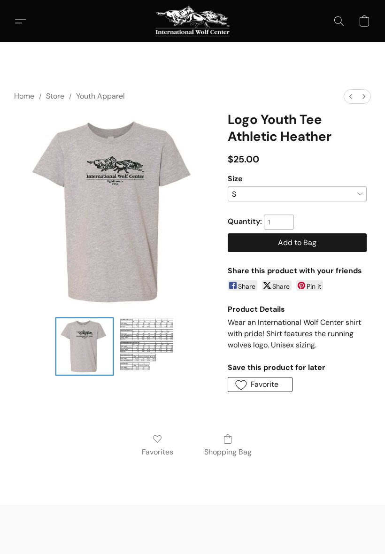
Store (55, 96)
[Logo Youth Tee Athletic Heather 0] (84, 346)
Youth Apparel (100, 96)
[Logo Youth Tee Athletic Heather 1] (146, 346)
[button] (192, 21)
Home (24, 96)
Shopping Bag (228, 452)
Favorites (157, 452)
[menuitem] (350, 96)
